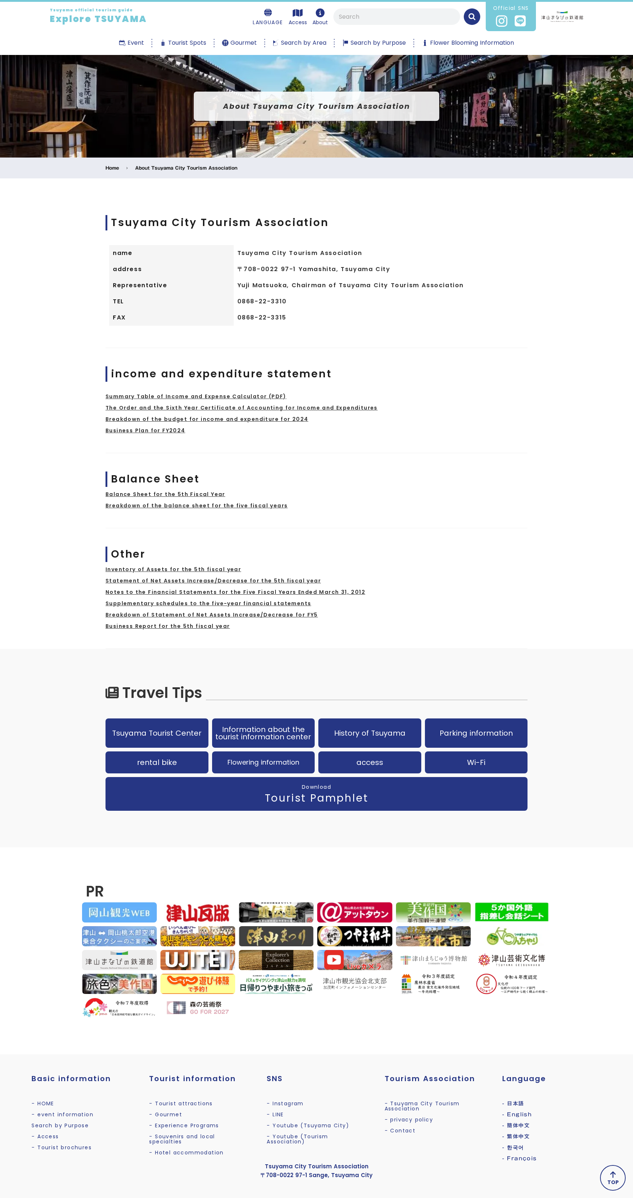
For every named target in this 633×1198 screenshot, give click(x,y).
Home (112, 168)
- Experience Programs (184, 1125)
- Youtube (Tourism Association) (297, 1139)
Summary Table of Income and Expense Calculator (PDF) (196, 396)
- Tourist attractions (180, 1103)
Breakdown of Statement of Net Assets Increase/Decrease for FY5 (212, 614)
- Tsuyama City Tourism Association (422, 1106)
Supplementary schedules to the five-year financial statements (208, 603)
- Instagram (285, 1103)
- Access (45, 1136)
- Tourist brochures (62, 1147)
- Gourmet (165, 1114)
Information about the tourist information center (263, 733)
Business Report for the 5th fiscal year (168, 626)
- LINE (275, 1114)
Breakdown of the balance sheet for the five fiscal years (197, 505)
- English (517, 1114)
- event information (62, 1114)
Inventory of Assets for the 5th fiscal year (173, 569)
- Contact (400, 1130)
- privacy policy (409, 1119)
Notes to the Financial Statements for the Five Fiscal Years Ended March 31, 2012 (235, 592)
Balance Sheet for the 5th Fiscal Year (165, 494)
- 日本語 (513, 1103)
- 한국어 (513, 1147)
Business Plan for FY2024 (145, 430)
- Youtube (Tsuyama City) (308, 1125)
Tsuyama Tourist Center (156, 733)
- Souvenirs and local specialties (182, 1139)
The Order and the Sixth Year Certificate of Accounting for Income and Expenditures (242, 407)
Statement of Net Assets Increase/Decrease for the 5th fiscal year (213, 580)
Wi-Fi (476, 762)
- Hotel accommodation (186, 1152)
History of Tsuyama (370, 733)
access (369, 762)
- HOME (43, 1103)
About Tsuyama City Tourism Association (186, 168)
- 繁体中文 (516, 1136)
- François (519, 1158)
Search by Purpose (60, 1125)
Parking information (476, 733)
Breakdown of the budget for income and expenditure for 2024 (207, 419)
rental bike (157, 762)
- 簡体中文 (516, 1125)
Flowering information (263, 762)
